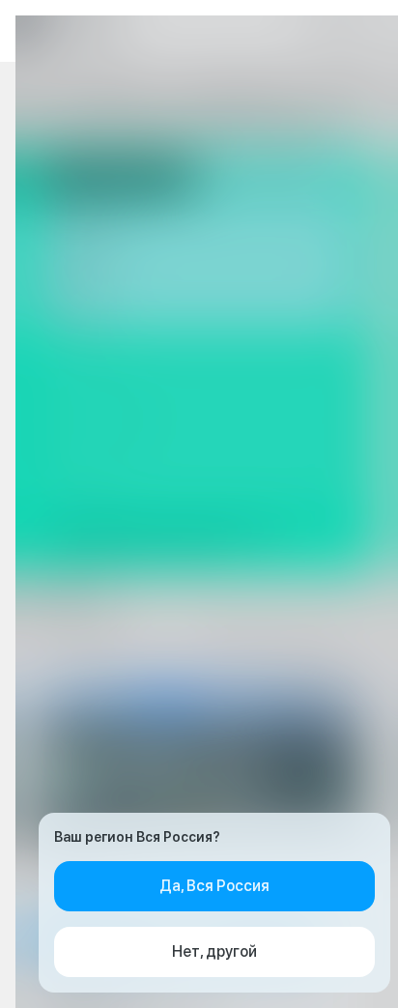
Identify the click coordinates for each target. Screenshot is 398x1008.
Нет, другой (214, 951)
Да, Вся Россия (214, 886)
